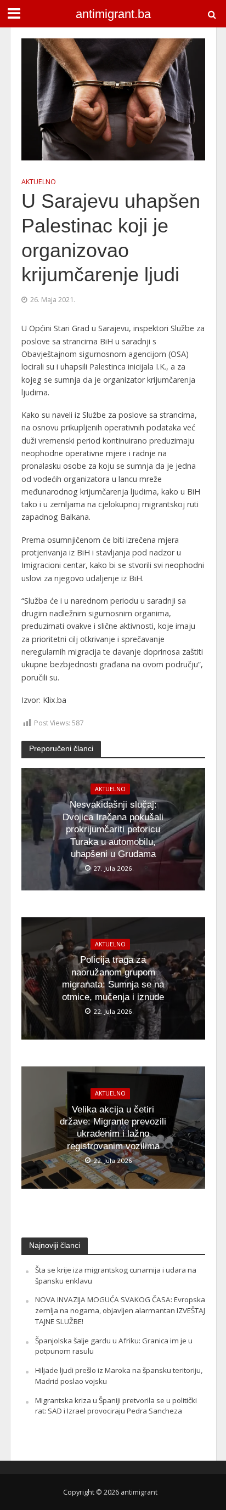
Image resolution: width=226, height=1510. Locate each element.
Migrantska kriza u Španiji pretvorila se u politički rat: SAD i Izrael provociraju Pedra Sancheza (116, 1405)
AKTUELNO (38, 181)
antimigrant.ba (113, 14)
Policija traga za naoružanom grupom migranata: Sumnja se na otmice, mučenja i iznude (113, 978)
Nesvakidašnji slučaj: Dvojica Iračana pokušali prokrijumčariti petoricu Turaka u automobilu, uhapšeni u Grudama (113, 829)
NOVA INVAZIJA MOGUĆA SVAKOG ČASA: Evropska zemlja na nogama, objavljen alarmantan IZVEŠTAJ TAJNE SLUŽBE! (120, 1310)
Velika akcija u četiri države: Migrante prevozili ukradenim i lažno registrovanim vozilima (113, 1127)
